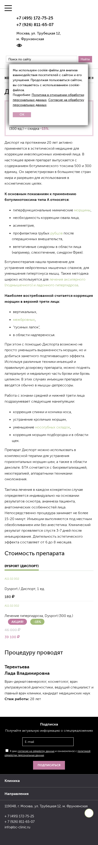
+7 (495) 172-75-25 (34, 18)
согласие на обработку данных (36, 751)
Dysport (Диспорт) (22, 566)
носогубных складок (52, 427)
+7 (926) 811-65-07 (35, 24)
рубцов (56, 233)
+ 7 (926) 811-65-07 (20, 822)
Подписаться (49, 765)
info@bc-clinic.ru (17, 827)
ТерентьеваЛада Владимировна (27, 670)
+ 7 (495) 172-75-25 (19, 816)
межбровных (24, 320)
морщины (82, 210)
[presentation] (11, 708)
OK (22, 114)
